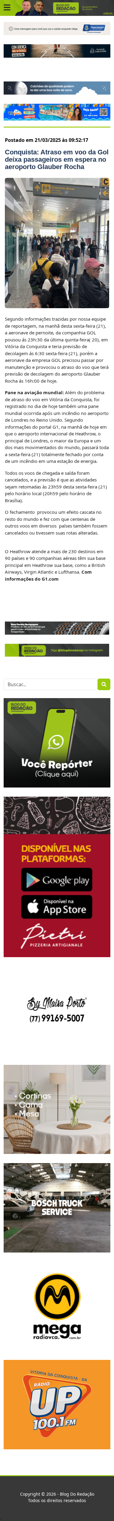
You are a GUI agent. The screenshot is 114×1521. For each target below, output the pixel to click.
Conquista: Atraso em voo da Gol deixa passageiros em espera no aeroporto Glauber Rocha (57, 159)
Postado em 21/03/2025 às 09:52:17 (46, 140)
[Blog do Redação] (57, 7)
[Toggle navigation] (7, 8)
